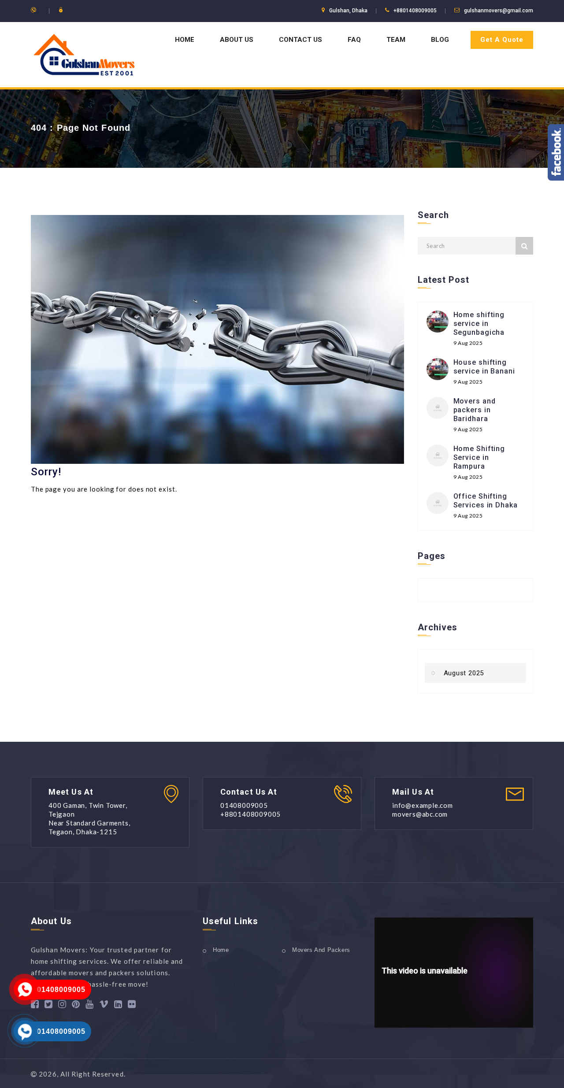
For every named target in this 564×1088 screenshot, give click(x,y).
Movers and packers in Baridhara (474, 410)
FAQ (354, 40)
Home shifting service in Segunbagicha (479, 324)
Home (184, 40)
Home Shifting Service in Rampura (479, 457)
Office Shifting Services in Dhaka (485, 500)
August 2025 (464, 673)
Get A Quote (501, 40)
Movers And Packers (321, 950)
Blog (440, 40)
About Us (236, 40)
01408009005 (61, 989)
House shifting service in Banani (484, 366)
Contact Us (300, 40)
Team (395, 40)
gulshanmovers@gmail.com (498, 10)
